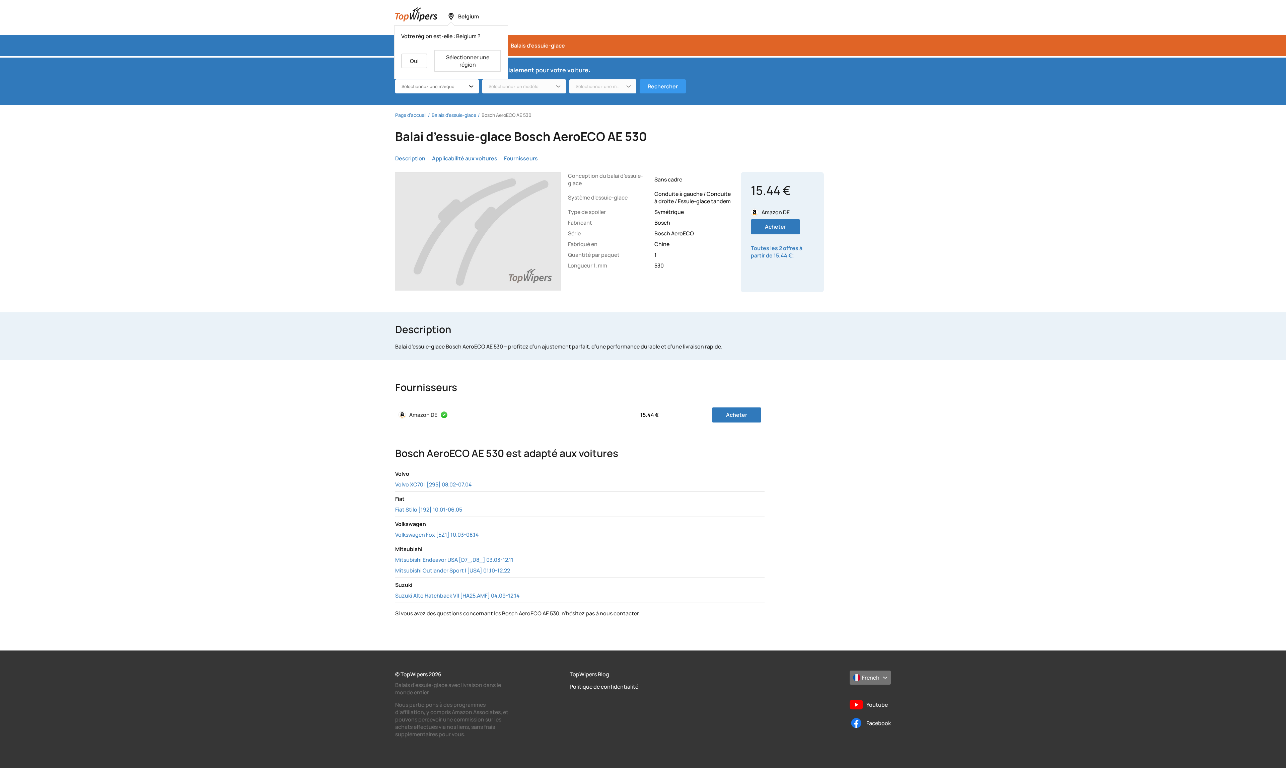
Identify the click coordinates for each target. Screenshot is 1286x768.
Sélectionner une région (467, 61)
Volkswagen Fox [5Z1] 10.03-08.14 (437, 534)
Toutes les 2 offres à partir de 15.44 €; (776, 251)
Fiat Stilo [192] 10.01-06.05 (428, 509)
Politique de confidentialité (604, 686)
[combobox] (437, 86)
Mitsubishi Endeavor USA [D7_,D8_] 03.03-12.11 (454, 559)
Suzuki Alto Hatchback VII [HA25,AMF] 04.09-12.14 (457, 595)
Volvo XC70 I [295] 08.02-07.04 (433, 484)
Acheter (775, 226)
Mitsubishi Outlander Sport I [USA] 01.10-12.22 (452, 570)
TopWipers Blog (589, 674)
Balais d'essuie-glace (538, 45)
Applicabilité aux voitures (464, 158)
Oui (414, 61)
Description (410, 158)
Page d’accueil (410, 115)
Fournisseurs (521, 158)
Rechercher (663, 86)
